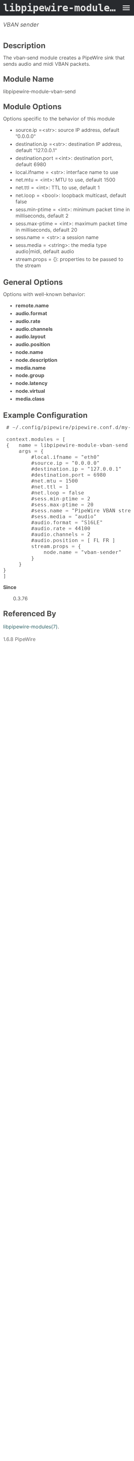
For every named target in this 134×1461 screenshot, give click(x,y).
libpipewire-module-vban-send (60, 8)
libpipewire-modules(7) (30, 626)
